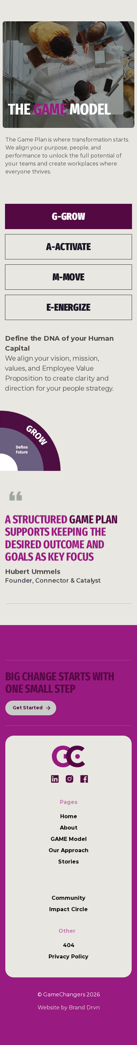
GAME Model (69, 839)
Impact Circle (68, 909)
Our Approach (68, 850)
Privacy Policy (68, 956)
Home (68, 816)
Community (68, 898)
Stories (68, 862)
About (68, 828)
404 (68, 945)
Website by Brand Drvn (69, 1007)
